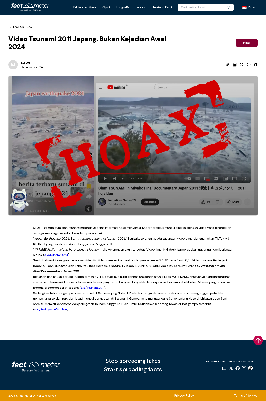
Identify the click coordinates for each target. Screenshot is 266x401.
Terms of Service (246, 395)
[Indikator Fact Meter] (19, 200)
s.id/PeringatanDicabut (50, 309)
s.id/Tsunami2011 (92, 288)
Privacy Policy (184, 395)
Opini (106, 7)
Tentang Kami (162, 7)
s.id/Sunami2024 (56, 255)
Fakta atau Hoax (84, 7)
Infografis (122, 7)
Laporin (141, 7)
